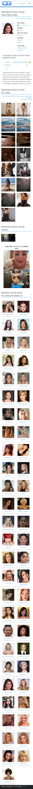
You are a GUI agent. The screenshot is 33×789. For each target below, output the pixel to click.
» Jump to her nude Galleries (24, 18)
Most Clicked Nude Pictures (26, 97)
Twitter (25, 48)
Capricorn (20, 35)
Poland (21, 30)
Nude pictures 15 (7, 65)
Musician (19, 40)
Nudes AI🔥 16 (27, 63)
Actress (19, 42)
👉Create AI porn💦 (26, 99)
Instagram (20, 50)
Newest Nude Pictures (14, 96)
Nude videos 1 (17, 63)
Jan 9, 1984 (22, 25)
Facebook (20, 48)
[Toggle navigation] (29, 3)
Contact (24, 786)
